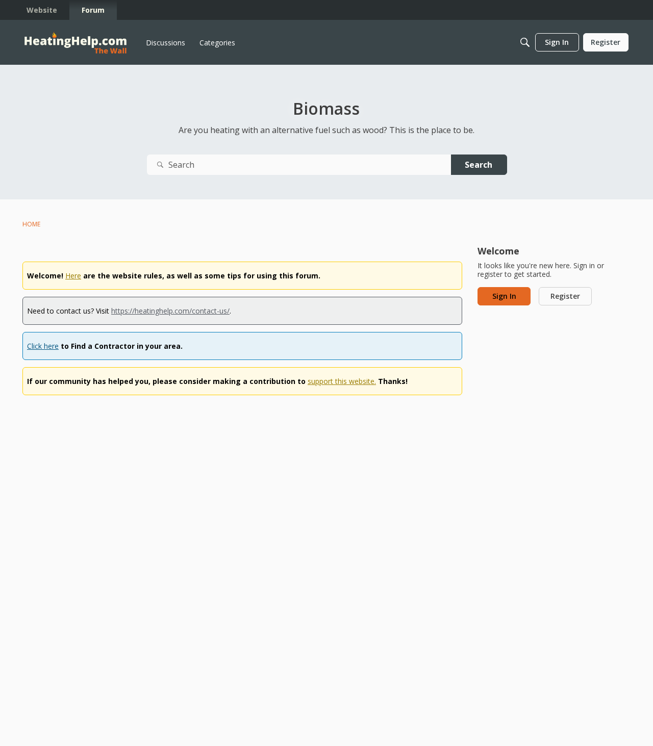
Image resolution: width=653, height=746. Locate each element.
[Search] (525, 42)
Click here (43, 346)
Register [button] (565, 296)
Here (73, 275)
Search (478, 164)
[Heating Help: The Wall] (75, 43)
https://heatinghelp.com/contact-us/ (170, 311)
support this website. (342, 381)
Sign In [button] (504, 296)
